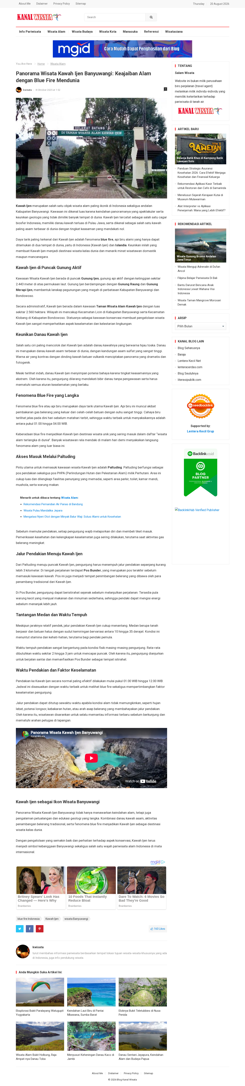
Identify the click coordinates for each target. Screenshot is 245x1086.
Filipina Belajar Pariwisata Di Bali (197, 278)
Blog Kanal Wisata (127, 1079)
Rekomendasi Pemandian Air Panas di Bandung (53, 504)
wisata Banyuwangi (76, 918)
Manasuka (130, 31)
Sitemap (81, 3)
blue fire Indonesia (29, 918)
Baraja (182, 354)
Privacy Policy (61, 3)
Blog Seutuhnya (188, 373)
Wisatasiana (174, 31)
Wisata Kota (107, 31)
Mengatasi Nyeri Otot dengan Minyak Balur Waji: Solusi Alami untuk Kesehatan (72, 516)
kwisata (27, 89)
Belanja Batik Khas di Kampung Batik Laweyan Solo (200, 159)
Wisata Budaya (82, 31)
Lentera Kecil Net (189, 361)
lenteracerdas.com (190, 367)
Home (41, 63)
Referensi (151, 31)
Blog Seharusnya (189, 348)
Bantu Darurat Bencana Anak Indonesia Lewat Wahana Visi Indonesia (196, 289)
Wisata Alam (56, 31)
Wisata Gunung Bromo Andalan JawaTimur (196, 258)
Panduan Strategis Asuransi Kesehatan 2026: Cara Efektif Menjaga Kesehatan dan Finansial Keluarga (201, 173)
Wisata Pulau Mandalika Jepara (43, 510)
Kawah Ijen (52, 918)
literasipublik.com (189, 380)
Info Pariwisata (30, 31)
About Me (25, 3)
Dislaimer (42, 3)
